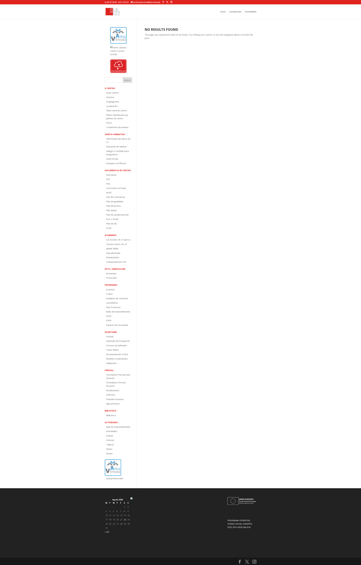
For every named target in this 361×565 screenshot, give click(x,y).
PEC (108, 179)
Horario (110, 336)
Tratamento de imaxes (117, 127)
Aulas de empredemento (118, 311)
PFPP (109, 316)
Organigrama (112, 101)
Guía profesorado (114, 478)
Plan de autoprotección (117, 214)
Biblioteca (111, 415)
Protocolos (111, 277)
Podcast (110, 440)
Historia (110, 97)
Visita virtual (112, 158)
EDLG (109, 122)
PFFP (108, 320)
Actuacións (111, 273)
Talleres (110, 444)
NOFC (109, 192)
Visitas (109, 453)
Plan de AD (111, 223)
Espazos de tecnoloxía (117, 325)
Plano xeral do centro (116, 110)
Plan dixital (111, 210)
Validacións (111, 363)
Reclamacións (112, 257)
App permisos (113, 403)
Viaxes (109, 449)
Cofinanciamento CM (116, 261)
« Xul (107, 531)
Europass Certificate (116, 163)
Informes (110, 394)
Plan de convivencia (115, 197)
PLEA (108, 228)
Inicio (223, 12)
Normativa (111, 174)
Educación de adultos (116, 146)
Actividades (250, 12)
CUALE (109, 293)
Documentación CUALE (117, 354)
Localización (235, 12)
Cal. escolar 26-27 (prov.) (118, 239)
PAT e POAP (112, 219)
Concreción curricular (116, 188)
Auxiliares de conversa (117, 298)
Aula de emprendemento (118, 426)
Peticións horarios (115, 399)
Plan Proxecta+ (113, 307)
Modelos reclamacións (117, 358)
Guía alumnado (113, 253)
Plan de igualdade (114, 201)
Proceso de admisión (116, 345)
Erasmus (110, 289)
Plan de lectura (113, 205)
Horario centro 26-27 (116, 244)
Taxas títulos (112, 349)
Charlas (109, 435)
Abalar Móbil (112, 248)
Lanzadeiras (112, 302)
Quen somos (112, 92)
